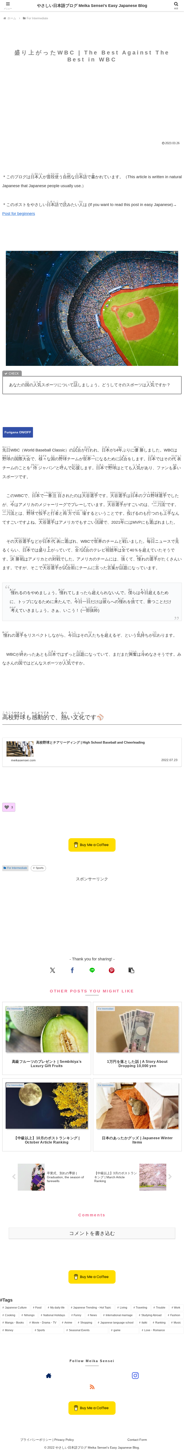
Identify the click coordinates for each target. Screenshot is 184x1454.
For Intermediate (17, 868)
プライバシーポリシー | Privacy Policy (47, 1439)
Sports (40, 868)
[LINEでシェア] (92, 970)
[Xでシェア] (52, 970)
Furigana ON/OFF (17, 432)
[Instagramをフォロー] (135, 1375)
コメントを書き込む (92, 1233)
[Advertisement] (92, 99)
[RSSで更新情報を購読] (92, 1386)
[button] (131, 970)
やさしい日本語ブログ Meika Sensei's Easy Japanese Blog (92, 5)
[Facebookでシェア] (72, 970)
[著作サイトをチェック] (48, 1375)
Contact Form (137, 1439)
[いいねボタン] (6, 807)
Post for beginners (18, 213)
